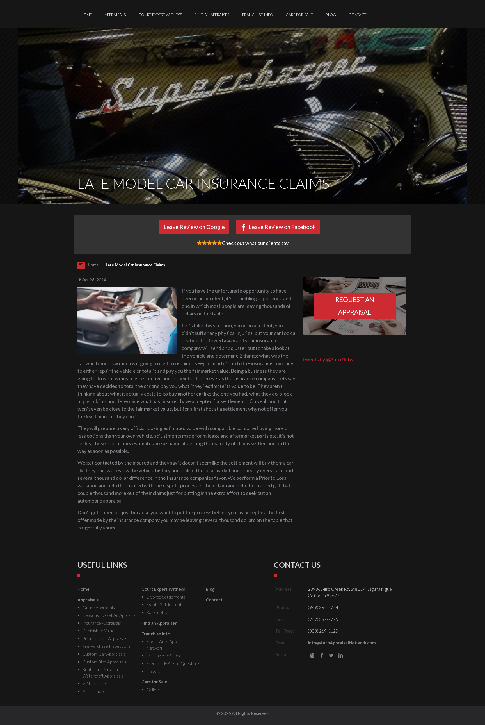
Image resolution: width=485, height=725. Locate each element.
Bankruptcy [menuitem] (157, 612)
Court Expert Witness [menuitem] (160, 15)
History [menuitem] (153, 671)
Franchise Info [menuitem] (257, 15)
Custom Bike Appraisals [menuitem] (104, 661)
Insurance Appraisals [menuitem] (102, 623)
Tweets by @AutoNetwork (331, 359)
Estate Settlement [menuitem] (164, 604)
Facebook (321, 655)
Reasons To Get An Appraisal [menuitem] (109, 615)
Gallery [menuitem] (153, 689)
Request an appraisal (354, 306)
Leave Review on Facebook (282, 226)
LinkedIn (340, 655)
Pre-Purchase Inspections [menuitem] (107, 646)
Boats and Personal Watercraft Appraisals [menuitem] (103, 672)
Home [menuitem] (86, 15)
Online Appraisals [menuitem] (99, 607)
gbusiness (312, 655)
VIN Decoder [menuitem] (95, 683)
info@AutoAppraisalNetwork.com (342, 642)
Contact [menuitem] (357, 15)
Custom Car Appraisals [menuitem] (104, 653)
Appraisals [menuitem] (115, 15)
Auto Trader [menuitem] (94, 691)
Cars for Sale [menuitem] (299, 15)
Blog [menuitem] (331, 15)
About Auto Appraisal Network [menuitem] (166, 645)
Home (93, 264)
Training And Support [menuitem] (166, 655)
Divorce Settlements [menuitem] (166, 596)
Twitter (331, 655)
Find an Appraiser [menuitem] (212, 15)
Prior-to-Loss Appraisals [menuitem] (105, 638)
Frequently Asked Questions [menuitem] (173, 663)
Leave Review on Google (194, 226)
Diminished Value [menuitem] (99, 630)
